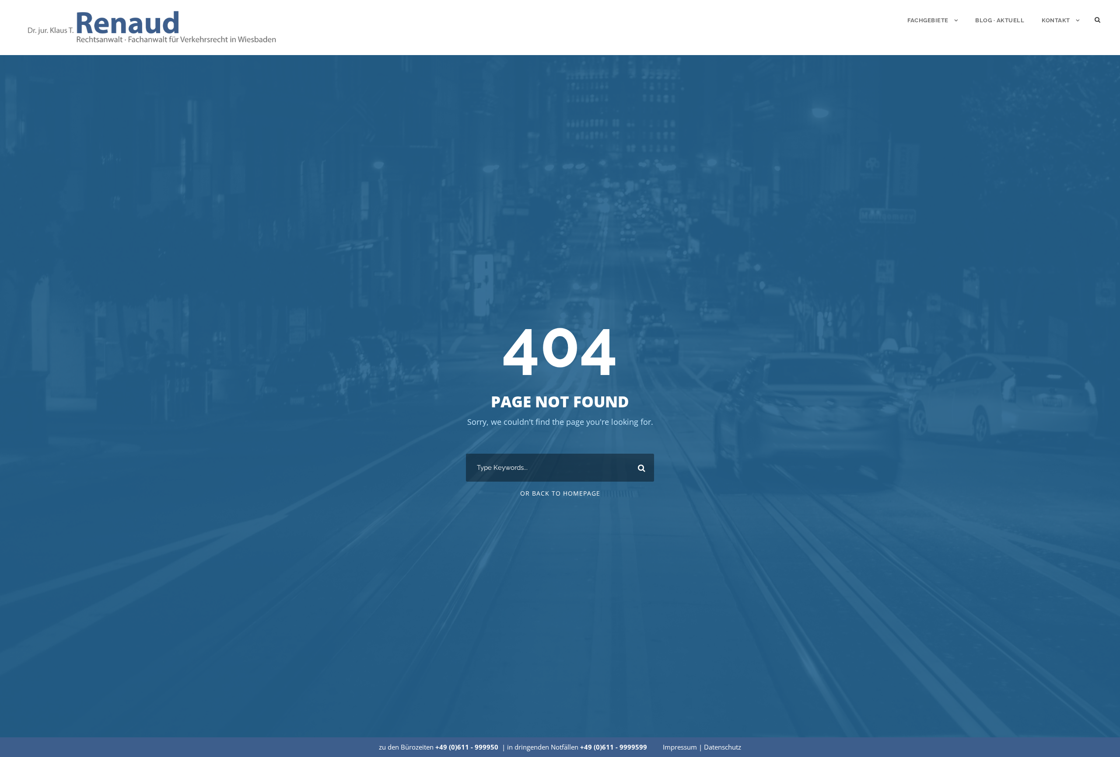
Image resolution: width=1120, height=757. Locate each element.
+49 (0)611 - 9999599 (613, 747)
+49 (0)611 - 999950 (466, 747)
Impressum (680, 747)
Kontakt (1056, 20)
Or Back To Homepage (560, 493)
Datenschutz (722, 747)
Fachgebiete (927, 20)
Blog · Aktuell (999, 20)
